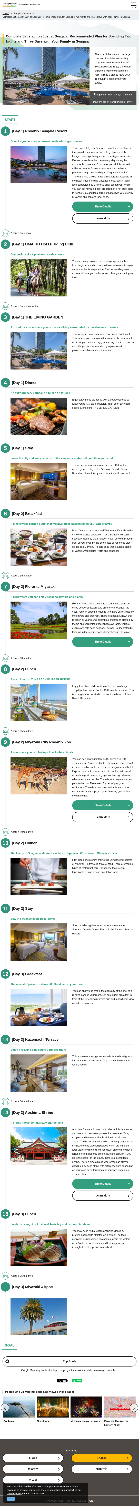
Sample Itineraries (22, 13)
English (102, 1458)
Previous (5, 1408)
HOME (6, 13)
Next (134, 1408)
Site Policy (71, 1450)
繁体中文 (101, 1469)
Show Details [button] (102, 206)
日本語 (33, 1458)
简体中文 (33, 1469)
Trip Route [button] (69, 1361)
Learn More (102, 218)
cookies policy (14, 1493)
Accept (10, 1499)
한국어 (33, 1480)
